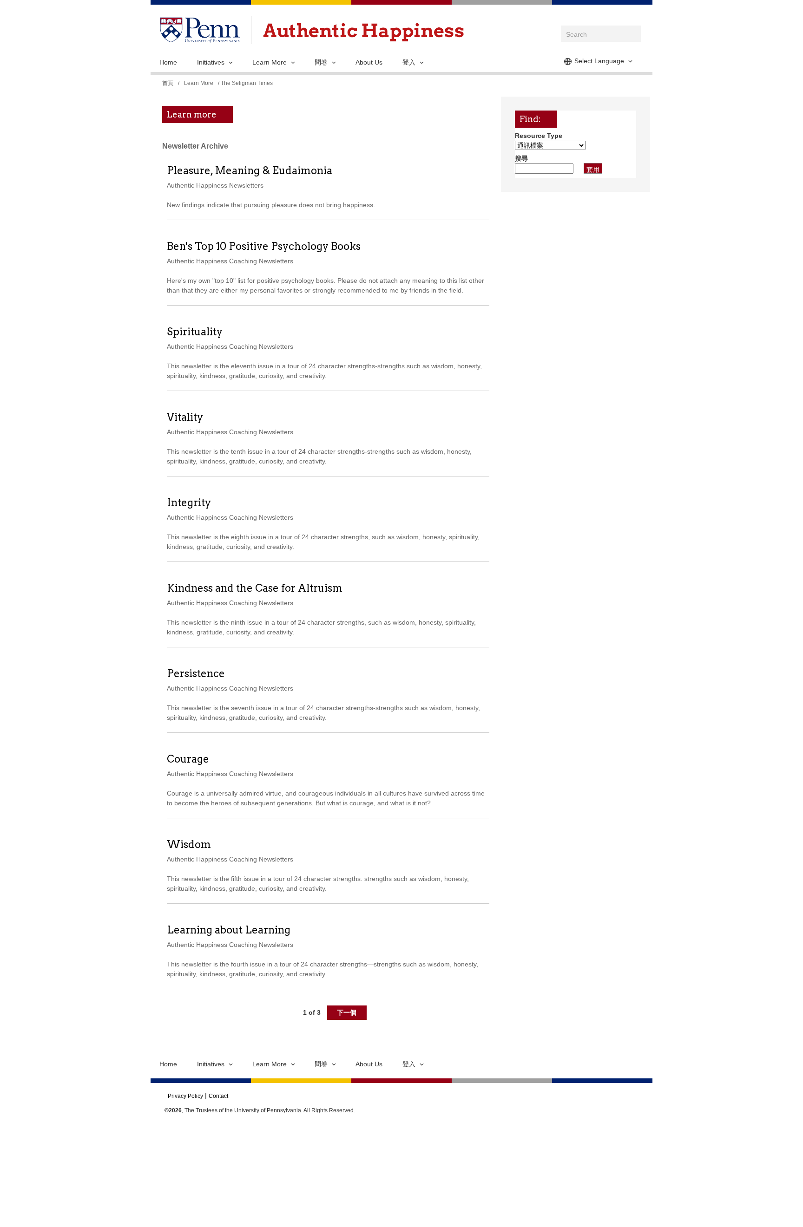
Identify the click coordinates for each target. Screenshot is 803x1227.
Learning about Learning (228, 930)
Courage (188, 759)
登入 (408, 62)
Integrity (189, 502)
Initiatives (210, 62)
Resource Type (538, 135)
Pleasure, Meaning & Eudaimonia (249, 170)
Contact (218, 1096)
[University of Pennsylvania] (200, 38)
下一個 (346, 1012)
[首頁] (363, 32)
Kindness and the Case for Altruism (254, 588)
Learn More (269, 62)
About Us (368, 62)
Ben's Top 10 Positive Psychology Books (264, 246)
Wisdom (189, 844)
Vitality (185, 417)
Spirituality (195, 332)
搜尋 (521, 158)
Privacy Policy (185, 1096)
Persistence (196, 673)
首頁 (167, 83)
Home (168, 62)
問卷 (321, 62)
